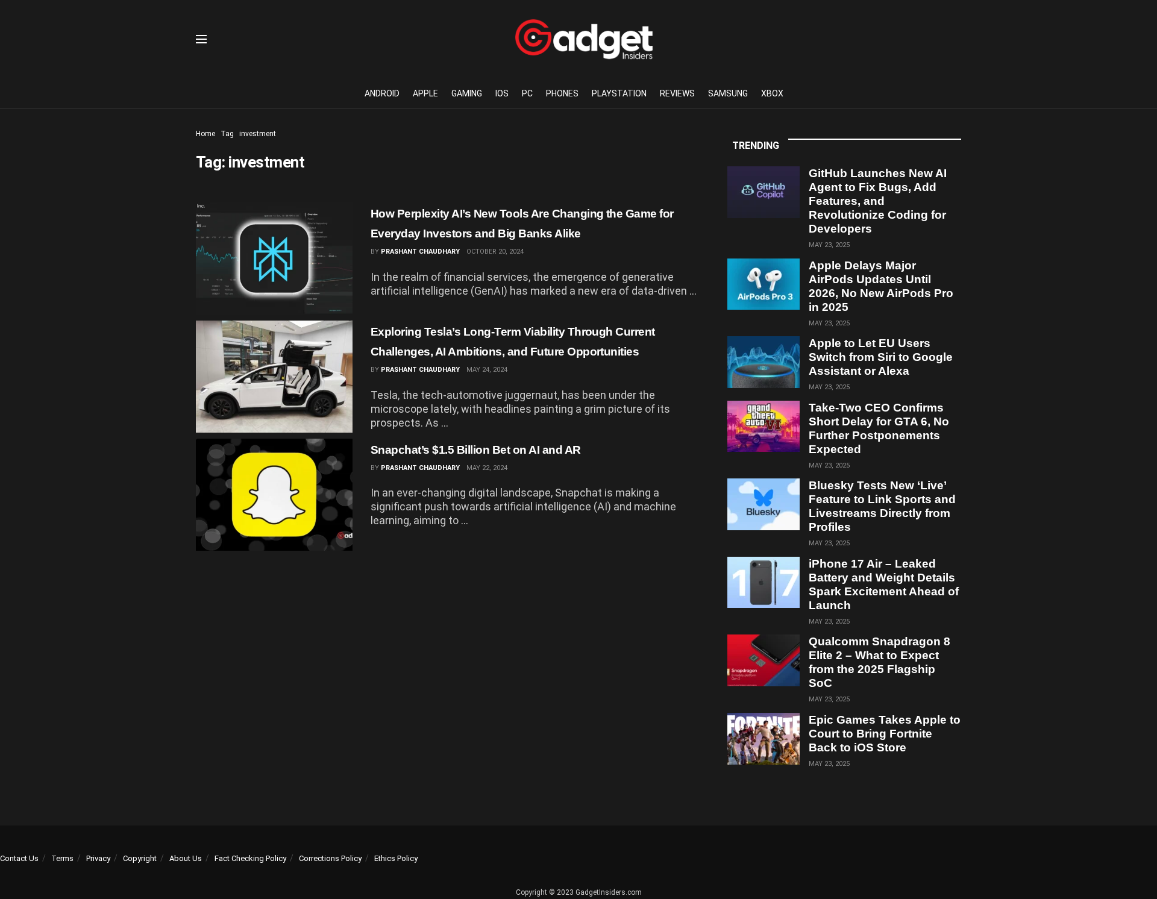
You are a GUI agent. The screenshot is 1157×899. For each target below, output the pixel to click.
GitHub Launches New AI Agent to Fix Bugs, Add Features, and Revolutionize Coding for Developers (878, 201)
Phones (562, 93)
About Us (185, 858)
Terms (62, 858)
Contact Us (19, 858)
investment (257, 134)
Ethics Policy (396, 858)
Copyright (140, 858)
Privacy (98, 858)
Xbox (772, 93)
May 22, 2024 (486, 468)
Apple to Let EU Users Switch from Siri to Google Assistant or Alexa (881, 357)
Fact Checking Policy (250, 858)
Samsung (728, 93)
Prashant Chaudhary (420, 251)
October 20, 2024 (495, 251)
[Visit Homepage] (584, 39)
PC (527, 93)
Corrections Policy (330, 858)
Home (205, 134)
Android (382, 93)
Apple (425, 93)
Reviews (677, 93)
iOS (502, 93)
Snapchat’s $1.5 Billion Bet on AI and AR (476, 449)
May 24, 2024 (486, 370)
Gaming (466, 93)
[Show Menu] (201, 39)
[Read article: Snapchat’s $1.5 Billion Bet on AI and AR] (274, 495)
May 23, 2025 (829, 245)
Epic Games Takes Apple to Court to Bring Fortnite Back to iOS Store (885, 733)
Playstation (619, 93)
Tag (227, 134)
